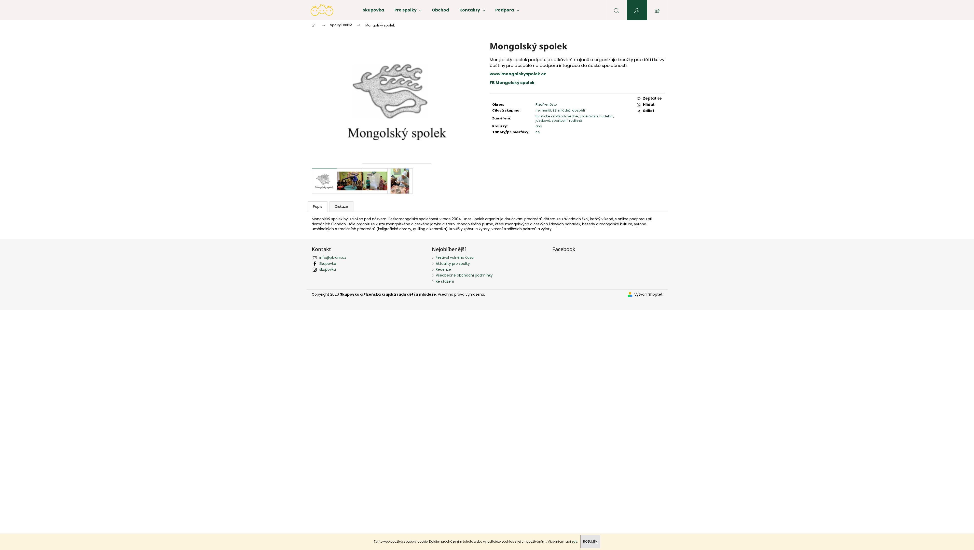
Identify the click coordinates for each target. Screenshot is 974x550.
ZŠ (555, 110)
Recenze (443, 269)
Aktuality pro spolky (453, 263)
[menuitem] (373, 10)
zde (574, 541)
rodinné (575, 120)
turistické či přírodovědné (557, 116)
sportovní (560, 120)
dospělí (578, 110)
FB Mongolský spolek (512, 83)
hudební (606, 116)
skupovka (327, 269)
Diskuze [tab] (341, 206)
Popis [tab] (317, 206)
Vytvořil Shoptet (648, 294)
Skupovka (327, 263)
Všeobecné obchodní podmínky (464, 275)
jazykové (543, 120)
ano (539, 126)
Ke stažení (445, 281)
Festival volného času (455, 257)
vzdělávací (589, 116)
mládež (564, 110)
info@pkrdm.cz (332, 257)
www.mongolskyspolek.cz (518, 74)
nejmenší (543, 110)
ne (538, 132)
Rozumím (590, 541)
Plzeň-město (546, 104)
